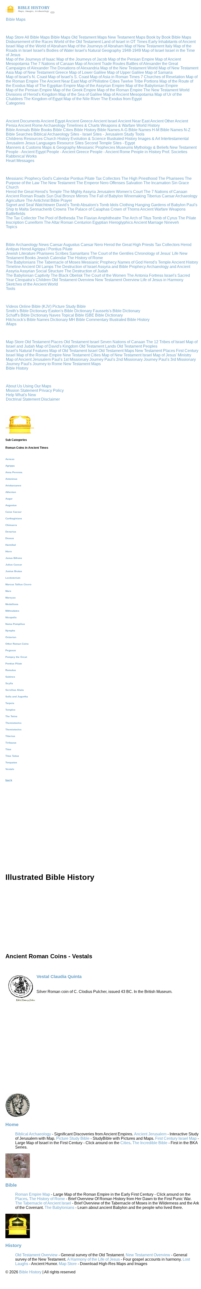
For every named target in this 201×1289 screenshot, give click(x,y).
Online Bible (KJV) (35, 306)
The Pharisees (171, 178)
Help (10, 395)
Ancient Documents (23, 121)
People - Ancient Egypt (26, 152)
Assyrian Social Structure (41, 271)
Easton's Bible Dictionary (70, 311)
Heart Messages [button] (20, 161)
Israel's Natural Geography (98, 50)
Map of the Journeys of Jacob (81, 59)
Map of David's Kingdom (57, 346)
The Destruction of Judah (86, 271)
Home (12, 1124)
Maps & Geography (59, 147)
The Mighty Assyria (79, 192)
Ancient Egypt (53, 121)
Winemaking (135, 196)
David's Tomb (68, 205)
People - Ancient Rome (110, 152)
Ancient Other (162, 121)
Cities (125, 1143)
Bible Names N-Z (175, 130)
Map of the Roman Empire (119, 90)
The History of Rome (85, 258)
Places (21, 1199)
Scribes (61, 253)
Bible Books (42, 130)
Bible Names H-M (144, 130)
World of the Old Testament (77, 42)
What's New (25, 395)
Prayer (66, 200)
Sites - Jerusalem (108, 134)
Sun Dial (54, 196)
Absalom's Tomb (94, 205)
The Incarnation (157, 183)
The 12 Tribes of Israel (165, 342)
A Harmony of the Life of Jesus (93, 1259)
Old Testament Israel (81, 342)
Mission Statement (22, 390)
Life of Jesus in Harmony (161, 280)
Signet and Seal (20, 205)
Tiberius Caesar (161, 196)
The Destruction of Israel (75, 267)
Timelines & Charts (83, 125)
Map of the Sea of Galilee (80, 94)
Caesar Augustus (65, 245)
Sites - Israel (81, 134)
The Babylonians (21, 262)
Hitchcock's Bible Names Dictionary (37, 320)
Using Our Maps (37, 386)
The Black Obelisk (67, 275)
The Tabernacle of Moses (58, 262)
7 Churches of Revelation (163, 77)
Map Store (15, 37)
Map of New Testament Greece (41, 72)
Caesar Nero (92, 245)
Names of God (130, 262)
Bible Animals (18, 130)
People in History (146, 152)
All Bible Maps (37, 37)
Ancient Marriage (148, 222)
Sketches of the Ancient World (32, 284)
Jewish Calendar (51, 258)
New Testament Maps (126, 37)
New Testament (183, 147)
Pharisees (45, 253)
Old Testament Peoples (137, 346)
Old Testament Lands (97, 346)
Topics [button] (11, 227)
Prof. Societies (174, 152)
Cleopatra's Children (33, 280)
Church (12, 187)
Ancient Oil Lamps (37, 267)
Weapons (177, 209)
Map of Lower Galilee (87, 72)
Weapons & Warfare (118, 125)
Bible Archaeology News (27, 245)
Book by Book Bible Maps (168, 37)
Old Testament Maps (89, 37)
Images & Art (149, 139)
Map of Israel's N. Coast (26, 77)
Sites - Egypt (124, 143)
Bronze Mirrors (75, 196)
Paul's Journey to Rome (41, 364)
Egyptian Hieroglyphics (112, 222)
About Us (14, 386)
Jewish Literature (21, 253)
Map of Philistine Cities (100, 81)
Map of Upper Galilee (125, 72)
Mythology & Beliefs (152, 147)
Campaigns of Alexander (27, 68)
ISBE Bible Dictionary (104, 315)
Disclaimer (50, 399)
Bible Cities (63, 130)
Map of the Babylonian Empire (152, 86)
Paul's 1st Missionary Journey (77, 359)
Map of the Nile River (81, 99)
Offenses (117, 183)
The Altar (52, 222)
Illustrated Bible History (129, 320)
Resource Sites (71, 143)
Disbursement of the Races (29, 42)
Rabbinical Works (21, 156)
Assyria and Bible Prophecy (122, 267)
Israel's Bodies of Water (53, 50)
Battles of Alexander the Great (152, 64)
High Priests (143, 245)
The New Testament (57, 183)
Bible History (85, 130)
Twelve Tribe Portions (139, 81)
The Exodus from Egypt (121, 99)
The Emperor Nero (92, 183)
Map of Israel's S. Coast (68, 77)
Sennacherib (41, 209)
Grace (183, 183)
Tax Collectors (108, 178)
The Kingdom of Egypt (43, 99)
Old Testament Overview (73, 280)
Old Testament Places (44, 342)
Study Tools (134, 134)
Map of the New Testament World (129, 68)
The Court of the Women (105, 275)
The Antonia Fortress (145, 275)
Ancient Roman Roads (25, 196)
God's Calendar (55, 178)
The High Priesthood (139, 178)
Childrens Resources (25, 139)
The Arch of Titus (136, 218)
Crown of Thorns (125, 209)
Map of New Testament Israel (127, 355)
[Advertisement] (102, 833)
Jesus (30, 143)
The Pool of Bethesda (56, 218)
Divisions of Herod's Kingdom (31, 94)
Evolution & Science (89, 139)
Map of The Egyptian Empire (51, 86)
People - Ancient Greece (68, 152)
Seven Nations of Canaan (122, 342)
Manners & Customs (23, 147)
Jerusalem (15, 143)
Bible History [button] (17, 368)
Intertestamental (175, 139)
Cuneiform (34, 222)
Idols (114, 205)
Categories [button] (15, 103)
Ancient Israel (105, 121)
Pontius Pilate (82, 178)
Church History (57, 139)
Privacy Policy (51, 390)
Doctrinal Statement (23, 399)
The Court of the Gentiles (112, 253)
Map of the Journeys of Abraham (96, 46)
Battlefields (15, 214)
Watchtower (45, 205)
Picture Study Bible (69, 306)
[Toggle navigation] (52, 12)
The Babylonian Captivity (28, 275)
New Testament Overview (117, 280)
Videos (12, 306)
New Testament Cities (82, 355)
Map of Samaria (159, 72)
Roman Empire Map (32, 1194)
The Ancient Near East (59, 81)
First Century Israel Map (176, 1138)
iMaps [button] (11, 324)
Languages (46, 143)
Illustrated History (122, 139)
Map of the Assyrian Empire (101, 86)
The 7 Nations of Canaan (52, 64)
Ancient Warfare (154, 209)
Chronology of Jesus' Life (156, 253)
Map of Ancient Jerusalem (28, 359)
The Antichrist (38, 200)
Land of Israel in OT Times (124, 42)
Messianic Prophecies (96, 147)
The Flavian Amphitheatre (98, 218)
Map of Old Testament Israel (73, 351)
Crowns (59, 209)
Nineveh (171, 222)
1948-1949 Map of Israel (143, 50)
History (13, 1245)
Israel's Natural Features (27, 351)
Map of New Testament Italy (148, 46)
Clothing (126, 205)
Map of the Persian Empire (131, 59)
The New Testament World (166, 90)
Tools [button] (10, 289)
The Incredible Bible (149, 1143)
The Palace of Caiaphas (88, 209)
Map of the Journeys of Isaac (30, 59)
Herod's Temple (48, 192)
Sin (174, 183)
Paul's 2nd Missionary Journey (131, 359)
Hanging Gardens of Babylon (160, 205)
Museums (125, 147)
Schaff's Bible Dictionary (27, 315)
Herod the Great (20, 192)
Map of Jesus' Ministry (172, 355)
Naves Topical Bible (66, 315)
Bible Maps (60, 37)
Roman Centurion (76, 222)
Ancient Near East (134, 121)
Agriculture (15, 200)
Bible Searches (20, 134)
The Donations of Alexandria (74, 68)
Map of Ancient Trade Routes (100, 64)
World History (148, 125)
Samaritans (79, 253)
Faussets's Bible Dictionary (116, 311)
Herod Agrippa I (33, 249)
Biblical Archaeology (52, 134)
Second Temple (99, 143)
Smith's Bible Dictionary (26, 311)
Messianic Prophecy (23, 178)
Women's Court (129, 192)
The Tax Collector (21, 218)
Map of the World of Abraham (41, 46)
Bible (55, 200)
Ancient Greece (79, 121)
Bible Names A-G (112, 130)
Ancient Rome (30, 125)
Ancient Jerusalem (150, 1134)
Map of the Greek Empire (74, 90)
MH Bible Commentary (88, 320)
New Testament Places (155, 351)
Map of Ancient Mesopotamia (128, 94)
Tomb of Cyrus (164, 218)
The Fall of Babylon (106, 196)
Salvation (134, 183)
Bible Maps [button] (15, 19)
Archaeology (54, 125)
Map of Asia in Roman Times (115, 77)
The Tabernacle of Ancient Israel (43, 1203)
